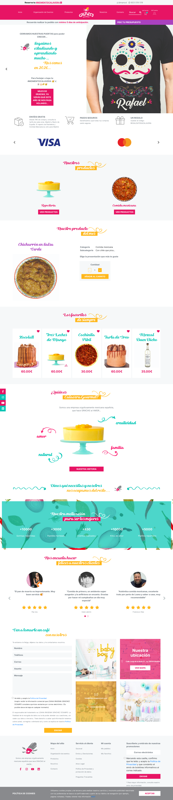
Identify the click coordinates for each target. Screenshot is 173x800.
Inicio (20, 12)
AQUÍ (93, 797)
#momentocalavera (48, 2)
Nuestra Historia (86, 469)
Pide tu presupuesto (129, 22)
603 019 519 (137, 2)
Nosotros (103, 12)
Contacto (120, 12)
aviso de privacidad (133, 785)
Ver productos (48, 212)
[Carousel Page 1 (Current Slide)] (85, 616)
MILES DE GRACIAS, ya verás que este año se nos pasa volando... (42, 97)
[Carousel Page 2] (88, 616)
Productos (69, 12)
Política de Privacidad (38, 698)
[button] (6, 69)
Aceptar (150, 793)
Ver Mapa (140, 668)
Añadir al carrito (94, 276)
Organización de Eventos (43, 12)
